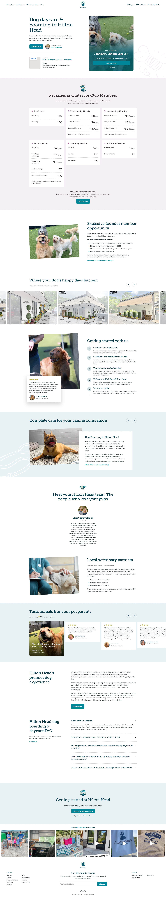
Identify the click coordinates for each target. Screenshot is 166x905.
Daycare (9, 875)
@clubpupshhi (80, 827)
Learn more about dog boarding (97, 464)
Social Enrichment (12, 880)
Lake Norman (136, 877)
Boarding (9, 877)
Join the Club (154, 5)
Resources (39, 5)
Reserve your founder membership (99, 260)
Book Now (142, 5)
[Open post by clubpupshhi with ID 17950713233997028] (14, 843)
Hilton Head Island (137, 875)
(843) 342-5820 (56, 47)
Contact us (33, 741)
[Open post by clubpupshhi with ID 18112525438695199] (124, 843)
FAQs (23, 875)
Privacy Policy (26, 877)
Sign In (131, 5)
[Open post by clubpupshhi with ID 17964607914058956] (96, 843)
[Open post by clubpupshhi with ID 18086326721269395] (151, 843)
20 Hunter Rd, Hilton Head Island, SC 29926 (57, 60)
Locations (19, 5)
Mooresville (150, 875)
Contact (24, 880)
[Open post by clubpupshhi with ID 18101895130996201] (42, 843)
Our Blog (9, 884)
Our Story (30, 5)
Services (10, 5)
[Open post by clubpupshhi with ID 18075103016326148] (69, 843)
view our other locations (84, 816)
